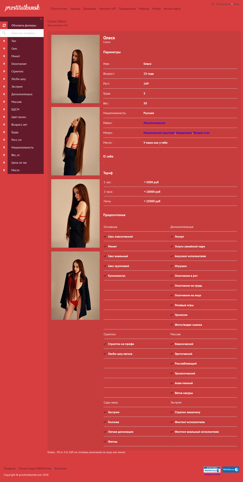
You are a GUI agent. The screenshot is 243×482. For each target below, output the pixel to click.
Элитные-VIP (107, 8)
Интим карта (172, 8)
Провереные (127, 8)
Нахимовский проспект (159, 133)
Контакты (60, 468)
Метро (156, 8)
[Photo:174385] (75, 285)
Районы (144, 8)
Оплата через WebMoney (34, 468)
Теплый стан (201, 133)
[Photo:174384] (75, 213)
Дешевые (89, 8)
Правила (9, 468)
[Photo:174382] (75, 69)
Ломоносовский (154, 123)
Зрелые (75, 8)
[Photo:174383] (75, 141)
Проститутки (59, 8)
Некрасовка (184, 133)
